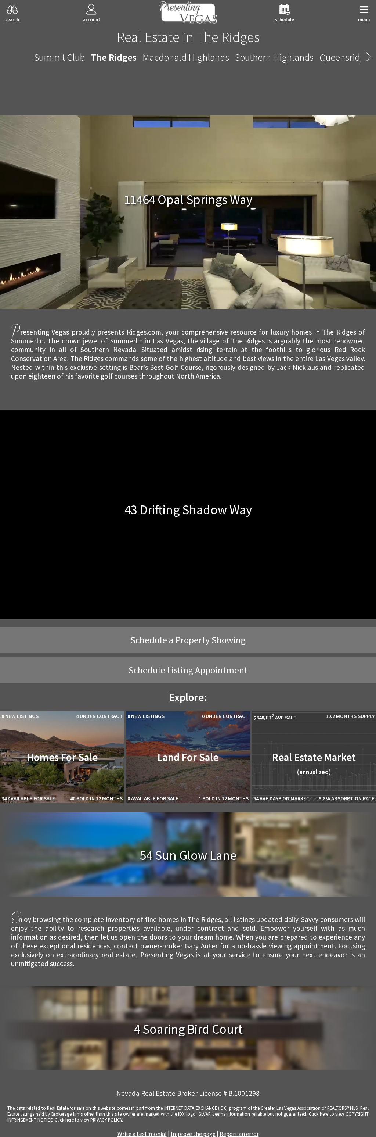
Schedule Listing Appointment (188, 670)
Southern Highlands (274, 57)
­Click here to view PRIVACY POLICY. (89, 1120)
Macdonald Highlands (185, 57)
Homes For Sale (62, 757)
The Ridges (114, 57)
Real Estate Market (314, 763)
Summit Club (59, 57)
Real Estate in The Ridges (188, 37)
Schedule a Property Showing (188, 640)
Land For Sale (188, 757)
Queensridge (344, 57)
